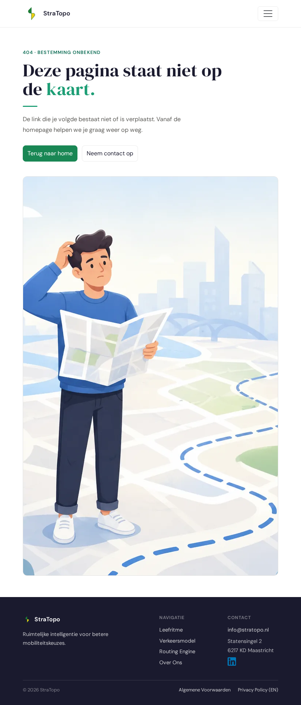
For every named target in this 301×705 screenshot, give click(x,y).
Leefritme (171, 629)
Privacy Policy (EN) (258, 690)
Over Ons (170, 662)
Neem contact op (110, 153)
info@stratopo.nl (248, 629)
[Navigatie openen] (268, 13)
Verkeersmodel (177, 640)
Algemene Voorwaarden (205, 690)
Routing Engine (177, 651)
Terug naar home (50, 153)
